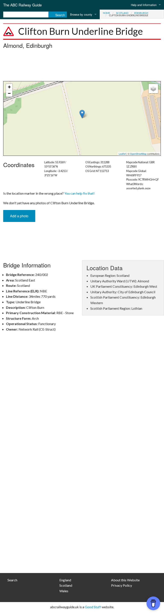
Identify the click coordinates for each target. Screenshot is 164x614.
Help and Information (144, 5)
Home (106, 13)
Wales (63, 591)
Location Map (81, 118)
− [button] (9, 93)
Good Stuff (93, 607)
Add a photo (19, 215)
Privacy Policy (121, 585)
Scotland (122, 13)
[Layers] (153, 88)
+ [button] (9, 87)
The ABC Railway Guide (22, 4)
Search (12, 580)
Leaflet (122, 153)
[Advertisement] (82, 66)
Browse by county (81, 14)
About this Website (125, 580)
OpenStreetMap (138, 153)
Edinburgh (141, 13)
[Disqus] (82, 397)
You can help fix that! (79, 193)
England (65, 580)
